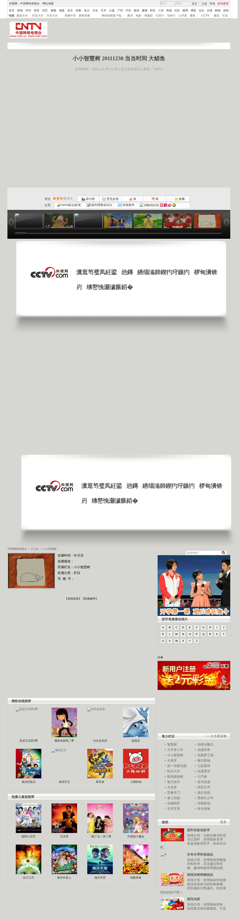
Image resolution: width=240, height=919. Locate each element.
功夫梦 (64, 836)
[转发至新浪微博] (170, 205)
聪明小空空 (29, 836)
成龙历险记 (29, 781)
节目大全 (52, 15)
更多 (223, 822)
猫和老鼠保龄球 (198, 830)
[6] (61, 198)
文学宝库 (173, 808)
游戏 (226, 10)
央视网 (13, 3)
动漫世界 (203, 750)
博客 (193, 10)
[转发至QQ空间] (174, 205)
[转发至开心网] (161, 205)
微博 (185, 10)
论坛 (201, 10)
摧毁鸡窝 (193, 899)
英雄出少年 (205, 798)
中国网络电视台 (30, 3)
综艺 (45, 10)
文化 (95, 10)
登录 (194, 3)
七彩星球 (203, 766)
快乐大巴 (173, 771)
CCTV (205, 15)
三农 (161, 10)
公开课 (182, 15)
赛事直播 (84, 15)
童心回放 (173, 798)
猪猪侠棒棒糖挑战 (200, 874)
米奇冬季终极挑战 (200, 854)
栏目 (225, 15)
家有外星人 (64, 877)
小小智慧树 (50, 549)
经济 (28, 10)
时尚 (153, 10)
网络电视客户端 (111, 15)
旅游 (136, 10)
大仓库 (172, 787)
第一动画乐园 (177, 766)
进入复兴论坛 (130, 69)
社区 (177, 10)
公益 (112, 10)
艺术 (103, 10)
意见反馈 (112, 199)
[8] (65, 198)
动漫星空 (203, 771)
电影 (138, 15)
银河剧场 (203, 760)
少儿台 (35, 549)
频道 (216, 15)
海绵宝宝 (64, 781)
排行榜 (90, 199)
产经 (120, 10)
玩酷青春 (135, 877)
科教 (78, 10)
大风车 (172, 760)
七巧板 (202, 776)
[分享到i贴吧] (165, 205)
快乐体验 (203, 808)
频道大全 (22, 15)
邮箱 (218, 10)
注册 (204, 3)
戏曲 (62, 10)
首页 (11, 10)
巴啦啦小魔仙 (135, 836)
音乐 (70, 10)
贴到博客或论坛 (101, 205)
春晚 (53, 10)
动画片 (171, 15)
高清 (130, 15)
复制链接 (73, 598)
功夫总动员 (100, 740)
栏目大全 (37, 15)
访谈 (209, 10)
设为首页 (223, 3)
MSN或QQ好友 (71, 205)
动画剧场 (203, 803)
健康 (144, 10)
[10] (68, 198)
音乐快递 (203, 782)
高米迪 (100, 781)
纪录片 (160, 15)
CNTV (158, 69)
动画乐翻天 (205, 744)
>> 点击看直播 (216, 736)
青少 (87, 10)
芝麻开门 (173, 792)
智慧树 (172, 744)
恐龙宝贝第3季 (28, 740)
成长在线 (203, 792)
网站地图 (48, 3)
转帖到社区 (151, 205)
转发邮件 (128, 205)
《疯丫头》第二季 (100, 836)
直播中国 (70, 15)
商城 (169, 10)
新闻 (20, 10)
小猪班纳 (135, 781)
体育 (36, 10)
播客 (192, 15)
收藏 (181, 199)
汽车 (128, 10)
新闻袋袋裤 (175, 776)
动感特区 (173, 803)
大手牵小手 (175, 750)
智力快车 (173, 782)
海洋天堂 (100, 877)
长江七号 (28, 877)
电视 (11, 15)
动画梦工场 (205, 755)
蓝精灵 (136, 740)
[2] (54, 198)
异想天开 (203, 787)
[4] (58, 198)
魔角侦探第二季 (64, 740)
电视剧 (148, 15)
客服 (212, 3)
